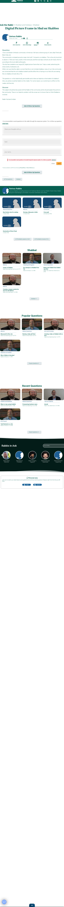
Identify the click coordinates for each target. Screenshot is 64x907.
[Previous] (2, 455)
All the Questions (9, 179)
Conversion (46, 209)
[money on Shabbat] (11, 262)
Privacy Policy (22, 167)
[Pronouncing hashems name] (32, 398)
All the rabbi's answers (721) (42, 239)
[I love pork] (52, 207)
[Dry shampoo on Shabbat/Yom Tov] (32, 263)
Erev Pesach (4, 421)
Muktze (5, 264)
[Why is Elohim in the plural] (10, 350)
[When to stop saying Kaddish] (10, 398)
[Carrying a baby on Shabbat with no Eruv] (54, 329)
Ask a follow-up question (33, 106)
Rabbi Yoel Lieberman (48, 270)
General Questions (7, 209)
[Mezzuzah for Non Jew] (10, 328)
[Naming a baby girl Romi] (32, 328)
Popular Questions (32, 315)
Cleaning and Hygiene (28, 264)
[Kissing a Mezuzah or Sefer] (32, 207)
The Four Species (48, 401)
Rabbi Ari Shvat (26, 270)
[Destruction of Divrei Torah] (11, 226)
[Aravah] (54, 398)
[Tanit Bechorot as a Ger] (10, 418)
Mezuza (25, 209)
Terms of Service (30, 167)
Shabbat (19, 179)
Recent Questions (32, 385)
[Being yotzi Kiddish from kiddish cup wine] (52, 264)
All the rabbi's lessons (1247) (23, 239)
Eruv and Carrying (48, 331)
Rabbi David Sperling (7, 269)
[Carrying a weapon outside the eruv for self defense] (11, 285)
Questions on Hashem (6, 352)
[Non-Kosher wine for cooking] (11, 207)
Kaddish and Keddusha (6, 401)
